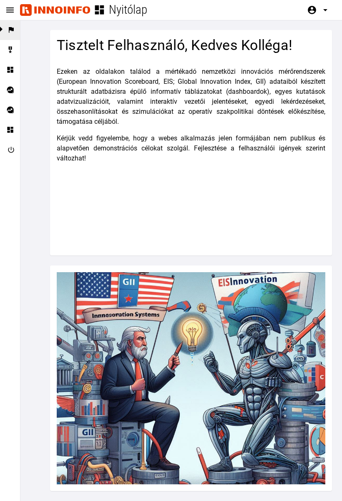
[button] (10, 50)
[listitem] (10, 30)
